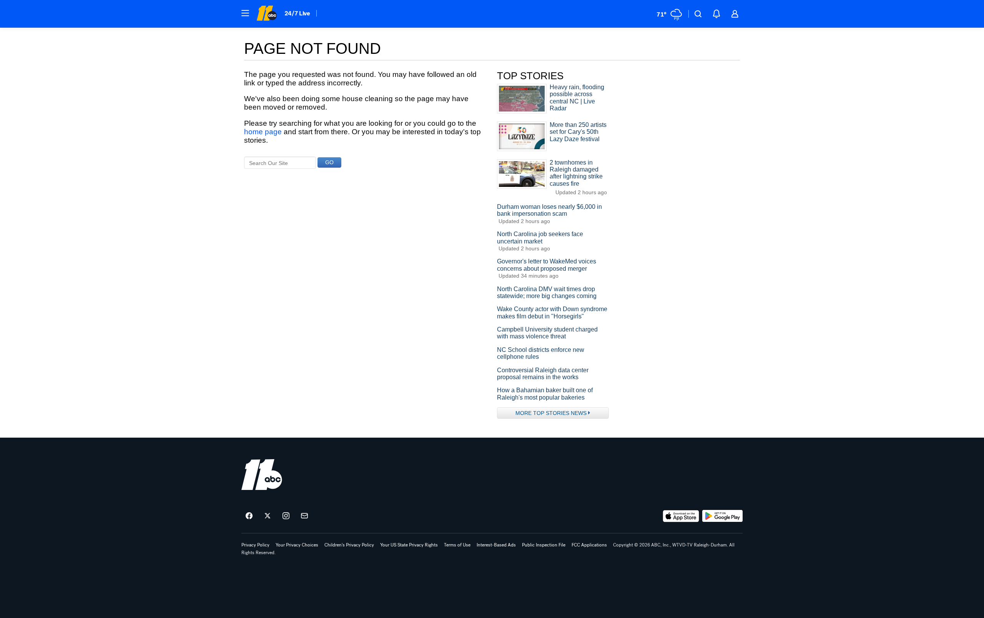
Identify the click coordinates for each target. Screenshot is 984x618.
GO (329, 162)
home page (263, 132)
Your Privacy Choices (297, 545)
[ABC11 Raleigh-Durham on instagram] (286, 516)
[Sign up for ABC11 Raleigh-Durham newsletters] (304, 516)
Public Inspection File (543, 545)
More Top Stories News (551, 413)
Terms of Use (457, 545)
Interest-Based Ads (496, 545)
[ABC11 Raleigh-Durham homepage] (266, 13)
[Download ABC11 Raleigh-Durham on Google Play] (722, 516)
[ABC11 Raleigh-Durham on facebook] (249, 516)
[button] (245, 13)
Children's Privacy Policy (349, 545)
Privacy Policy (255, 545)
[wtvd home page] (261, 474)
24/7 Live (297, 13)
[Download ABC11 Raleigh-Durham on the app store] (681, 516)
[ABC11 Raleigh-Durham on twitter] (267, 516)
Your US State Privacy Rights (409, 545)
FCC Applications (589, 545)
